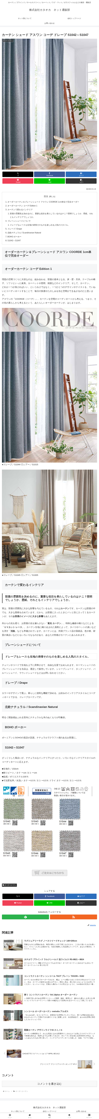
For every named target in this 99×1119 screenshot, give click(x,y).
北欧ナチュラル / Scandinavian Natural (24, 233)
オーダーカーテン (10, 885)
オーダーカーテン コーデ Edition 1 (22, 206)
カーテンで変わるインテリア (20, 209)
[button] (81, 181)
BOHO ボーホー (14, 237)
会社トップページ (49, 1111)
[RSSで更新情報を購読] (73, 917)
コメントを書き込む (49, 1083)
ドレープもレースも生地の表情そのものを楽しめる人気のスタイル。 (40, 225)
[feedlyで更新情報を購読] (25, 917)
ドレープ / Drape (14, 229)
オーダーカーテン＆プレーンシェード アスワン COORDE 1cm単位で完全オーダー (43, 202)
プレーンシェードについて (19, 221)
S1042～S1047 (14, 240)
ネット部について (18, 1111)
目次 (46, 196)
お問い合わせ (81, 1111)
